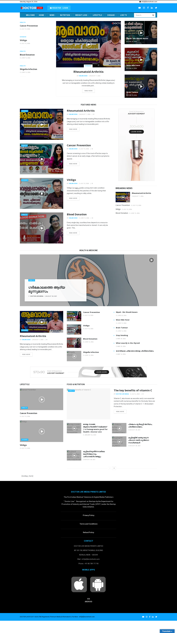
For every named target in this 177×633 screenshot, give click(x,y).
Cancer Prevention (29, 25)
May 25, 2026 (121, 346)
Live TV (123, 15)
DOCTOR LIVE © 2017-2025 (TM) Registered (34, 617)
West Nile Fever (133, 65)
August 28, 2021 (51, 296)
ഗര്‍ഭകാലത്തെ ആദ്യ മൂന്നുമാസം (46, 289)
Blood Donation (27, 54)
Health (23, 22)
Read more (89, 91)
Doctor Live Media (36, 296)
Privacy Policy (88, 515)
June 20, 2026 (132, 41)
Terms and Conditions (89, 524)
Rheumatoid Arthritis (88, 72)
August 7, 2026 (95, 76)
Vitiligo (23, 40)
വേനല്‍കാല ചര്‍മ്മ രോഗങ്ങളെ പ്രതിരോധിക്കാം (135, 351)
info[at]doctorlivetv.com (149, 2)
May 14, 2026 (121, 354)
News (52, 15)
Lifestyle (97, 15)
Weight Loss (81, 15)
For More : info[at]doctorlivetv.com (83, 617)
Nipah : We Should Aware (137, 38)
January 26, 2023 (90, 435)
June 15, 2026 (25, 58)
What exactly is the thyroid (128, 343)
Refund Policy (88, 532)
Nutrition (65, 15)
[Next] (114, 468)
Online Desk (83, 76)
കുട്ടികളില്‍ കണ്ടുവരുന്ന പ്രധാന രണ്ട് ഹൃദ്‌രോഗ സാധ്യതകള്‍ (138, 440)
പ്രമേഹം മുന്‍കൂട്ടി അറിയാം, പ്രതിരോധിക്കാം (140, 425)
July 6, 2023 (135, 394)
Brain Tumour (132, 92)
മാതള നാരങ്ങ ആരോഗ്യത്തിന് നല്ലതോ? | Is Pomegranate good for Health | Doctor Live (95, 428)
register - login (60, 8)
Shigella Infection (28, 69)
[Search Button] (153, 15)
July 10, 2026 (25, 29)
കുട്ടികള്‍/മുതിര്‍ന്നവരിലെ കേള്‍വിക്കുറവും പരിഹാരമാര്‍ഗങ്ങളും (94, 454)
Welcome (30, 15)
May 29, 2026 (121, 338)
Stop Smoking (122, 335)
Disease (111, 15)
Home (41, 15)
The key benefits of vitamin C (133, 390)
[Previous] (110, 468)
